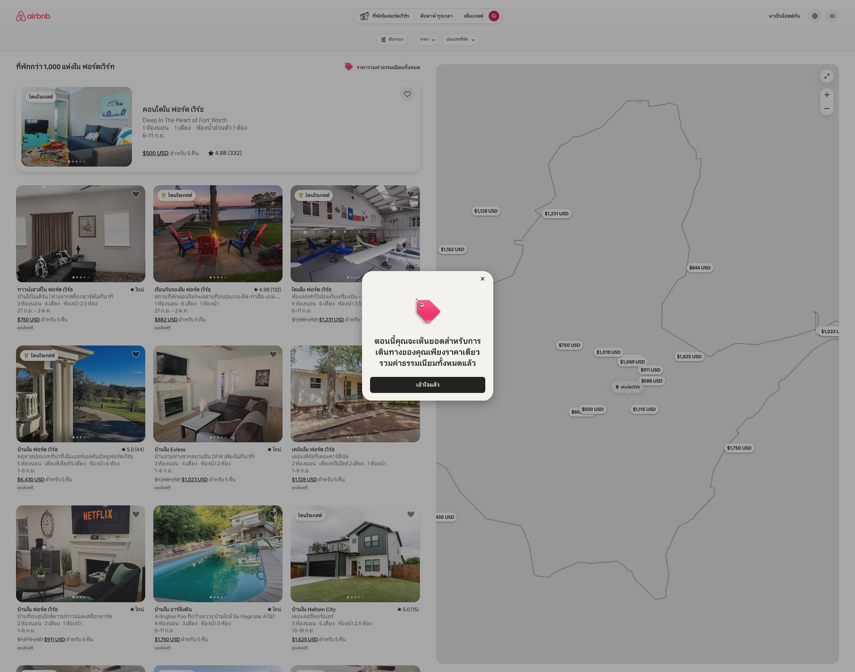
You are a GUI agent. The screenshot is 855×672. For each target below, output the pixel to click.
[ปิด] (482, 278)
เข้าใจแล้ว (427, 384)
